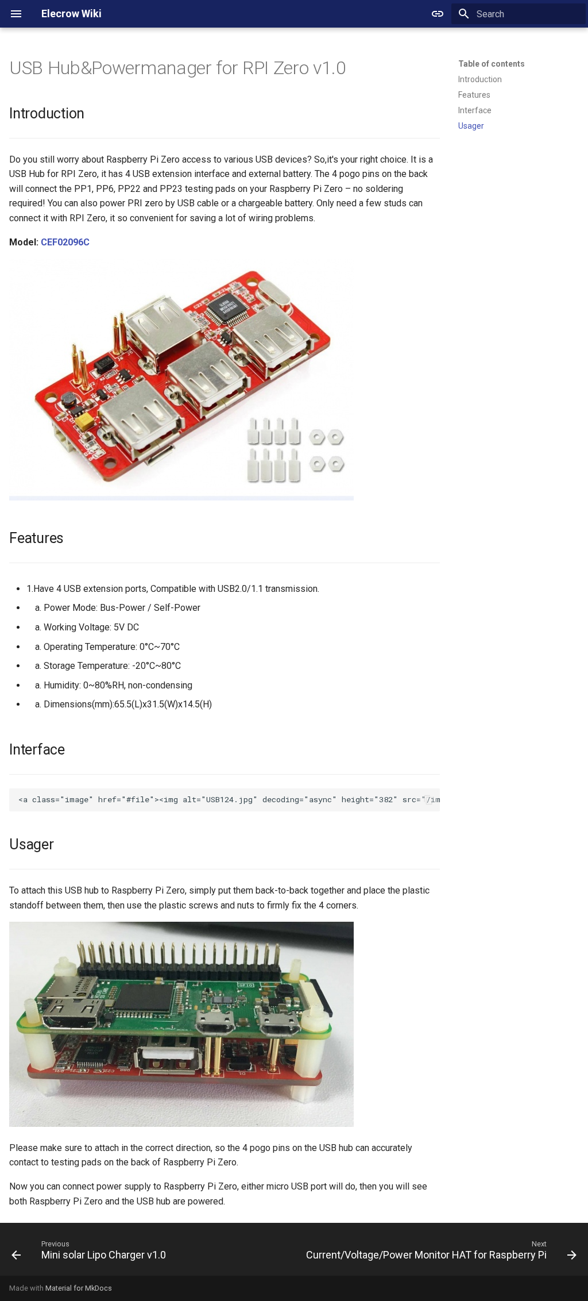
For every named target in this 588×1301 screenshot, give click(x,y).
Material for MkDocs (78, 1288)
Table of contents (491, 63)
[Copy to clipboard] (428, 800)
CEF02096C (65, 242)
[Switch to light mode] (437, 13)
